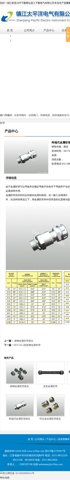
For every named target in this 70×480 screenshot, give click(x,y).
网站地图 (5, 477)
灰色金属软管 (50, 386)
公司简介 (29, 30)
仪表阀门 (33, 115)
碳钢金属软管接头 (23, 341)
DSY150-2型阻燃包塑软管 (27, 345)
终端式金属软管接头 (19, 418)
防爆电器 (45, 115)
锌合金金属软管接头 (50, 418)
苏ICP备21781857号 (55, 451)
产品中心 (48, 30)
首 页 (10, 30)
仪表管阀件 (20, 115)
